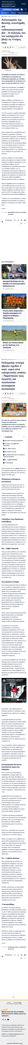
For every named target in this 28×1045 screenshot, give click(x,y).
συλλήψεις (10, 214)
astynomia (11, 212)
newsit (21, 87)
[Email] (24, 220)
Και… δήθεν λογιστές (10, 448)
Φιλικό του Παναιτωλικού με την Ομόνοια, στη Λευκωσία (13, 345)
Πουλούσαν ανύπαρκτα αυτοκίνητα (14, 440)
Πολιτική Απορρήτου (7, 4)
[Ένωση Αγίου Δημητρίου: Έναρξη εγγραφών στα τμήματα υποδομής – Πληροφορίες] (14, 301)
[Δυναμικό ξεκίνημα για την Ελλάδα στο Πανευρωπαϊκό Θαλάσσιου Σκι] (14, 271)
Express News (10, 9)
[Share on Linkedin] (21, 220)
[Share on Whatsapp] (18, 220)
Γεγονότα (17, 52)
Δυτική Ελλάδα (12, 277)
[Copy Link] (10, 47)
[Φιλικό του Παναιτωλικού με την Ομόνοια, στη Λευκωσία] (14, 333)
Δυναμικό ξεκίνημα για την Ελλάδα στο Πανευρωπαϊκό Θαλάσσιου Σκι (14, 283)
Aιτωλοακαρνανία (8, 273)
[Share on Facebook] (5, 47)
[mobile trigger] (25, 9)
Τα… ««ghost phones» (11, 459)
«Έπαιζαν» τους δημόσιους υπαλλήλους (11, 444)
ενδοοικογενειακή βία (20, 212)
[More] (13, 47)
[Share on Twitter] (8, 47)
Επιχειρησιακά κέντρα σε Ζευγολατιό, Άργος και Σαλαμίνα (14, 455)
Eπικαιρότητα (5, 52)
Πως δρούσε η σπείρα (10, 451)
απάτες (17, 947)
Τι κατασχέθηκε (9, 462)
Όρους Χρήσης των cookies (8, 6)
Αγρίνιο (5, 275)
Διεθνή (16, 1029)
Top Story (11, 52)
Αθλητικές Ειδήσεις (15, 275)
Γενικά (5, 277)
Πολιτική (21, 1029)
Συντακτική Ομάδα (6, 51)
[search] (15, 9)
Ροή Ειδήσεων (23, 52)
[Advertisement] (14, 241)
